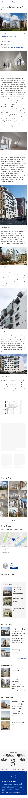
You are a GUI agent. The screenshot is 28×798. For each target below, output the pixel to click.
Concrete (9, 578)
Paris (18, 80)
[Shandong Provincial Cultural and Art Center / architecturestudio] (7, 591)
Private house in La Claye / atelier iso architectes (18, 723)
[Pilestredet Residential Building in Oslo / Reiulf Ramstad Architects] (5, 642)
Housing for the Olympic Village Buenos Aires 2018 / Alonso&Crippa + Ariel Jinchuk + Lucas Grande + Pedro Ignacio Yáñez (18, 631)
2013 (8, 44)
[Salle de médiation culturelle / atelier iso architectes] (5, 715)
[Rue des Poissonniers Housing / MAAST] (5, 672)
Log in (24, 1)
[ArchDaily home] (13, 2)
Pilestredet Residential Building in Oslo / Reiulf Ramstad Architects (18, 640)
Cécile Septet (21, 47)
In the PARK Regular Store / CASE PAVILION (18, 600)
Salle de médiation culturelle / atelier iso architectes (17, 713)
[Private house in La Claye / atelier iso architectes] (5, 725)
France (14, 36)
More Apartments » (22, 658)
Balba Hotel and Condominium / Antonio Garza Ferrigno (18, 651)
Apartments (4, 36)
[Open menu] (2, 2)
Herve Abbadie (14, 47)
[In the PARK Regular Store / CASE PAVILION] (7, 601)
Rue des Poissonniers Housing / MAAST (17, 670)
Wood (3, 578)
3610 (8, 41)
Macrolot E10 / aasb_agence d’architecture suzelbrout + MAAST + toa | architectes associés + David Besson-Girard (19, 684)
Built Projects (23, 578)
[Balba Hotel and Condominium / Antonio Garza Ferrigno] (5, 652)
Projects (16, 578)
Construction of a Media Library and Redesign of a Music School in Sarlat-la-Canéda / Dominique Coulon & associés (18, 704)
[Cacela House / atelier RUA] (7, 612)
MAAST (11, 39)
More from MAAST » (21, 690)
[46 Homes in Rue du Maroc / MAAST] (13, 485)
